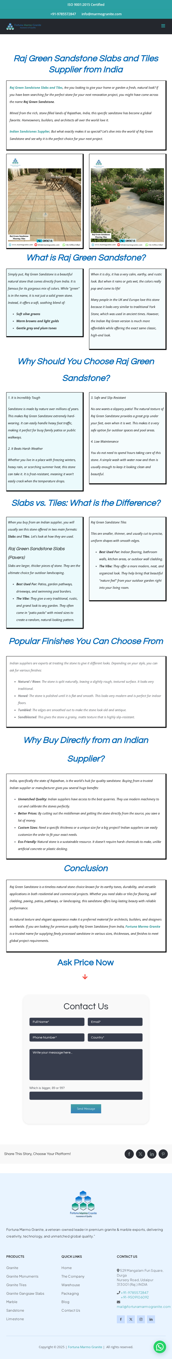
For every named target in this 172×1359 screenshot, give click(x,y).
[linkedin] (151, 1319)
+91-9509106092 (133, 1297)
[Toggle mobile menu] (163, 26)
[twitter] (131, 1319)
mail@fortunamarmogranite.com (144, 1306)
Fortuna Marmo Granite (85, 1347)
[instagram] (141, 1319)
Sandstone (101, 926)
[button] (160, 1347)
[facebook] (121, 1319)
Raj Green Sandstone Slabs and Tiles (36, 87)
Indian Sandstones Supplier (30, 131)
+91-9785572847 (134, 1292)
